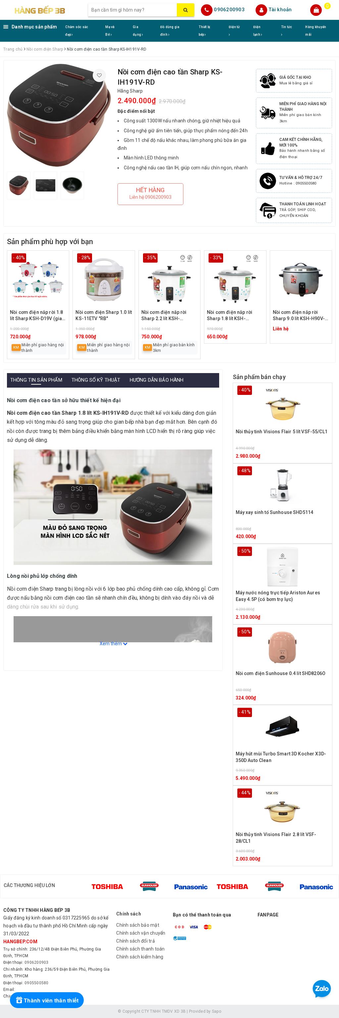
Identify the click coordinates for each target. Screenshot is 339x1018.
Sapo (216, 1011)
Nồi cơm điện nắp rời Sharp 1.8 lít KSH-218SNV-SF (229, 316)
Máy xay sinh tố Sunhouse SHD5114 (274, 512)
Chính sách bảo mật (137, 925)
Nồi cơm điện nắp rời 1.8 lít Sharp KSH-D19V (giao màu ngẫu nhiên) (37, 316)
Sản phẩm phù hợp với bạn (50, 241)
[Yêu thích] (99, 75)
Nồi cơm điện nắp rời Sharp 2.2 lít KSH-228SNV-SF (164, 316)
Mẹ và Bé (110, 30)
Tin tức (286, 27)
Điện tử (234, 27)
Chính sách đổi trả (135, 941)
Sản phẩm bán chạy (259, 376)
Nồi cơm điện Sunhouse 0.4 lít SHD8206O (280, 673)
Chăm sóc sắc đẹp (76, 30)
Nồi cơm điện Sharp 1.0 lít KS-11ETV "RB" (103, 315)
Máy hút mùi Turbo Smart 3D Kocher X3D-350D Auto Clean (281, 757)
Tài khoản (280, 10)
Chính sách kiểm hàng (139, 956)
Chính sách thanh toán (140, 949)
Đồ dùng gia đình (170, 30)
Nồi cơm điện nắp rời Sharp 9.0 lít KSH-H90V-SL (299, 316)
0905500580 (36, 983)
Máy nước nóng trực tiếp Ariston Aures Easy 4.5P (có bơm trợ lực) (278, 596)
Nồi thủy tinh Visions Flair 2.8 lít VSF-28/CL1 (276, 838)
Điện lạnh (257, 30)
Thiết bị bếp (204, 30)
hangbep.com (20, 941)
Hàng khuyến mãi (315, 30)
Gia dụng (137, 30)
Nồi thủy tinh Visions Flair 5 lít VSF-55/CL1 (281, 431)
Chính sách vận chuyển (140, 933)
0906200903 (229, 10)
